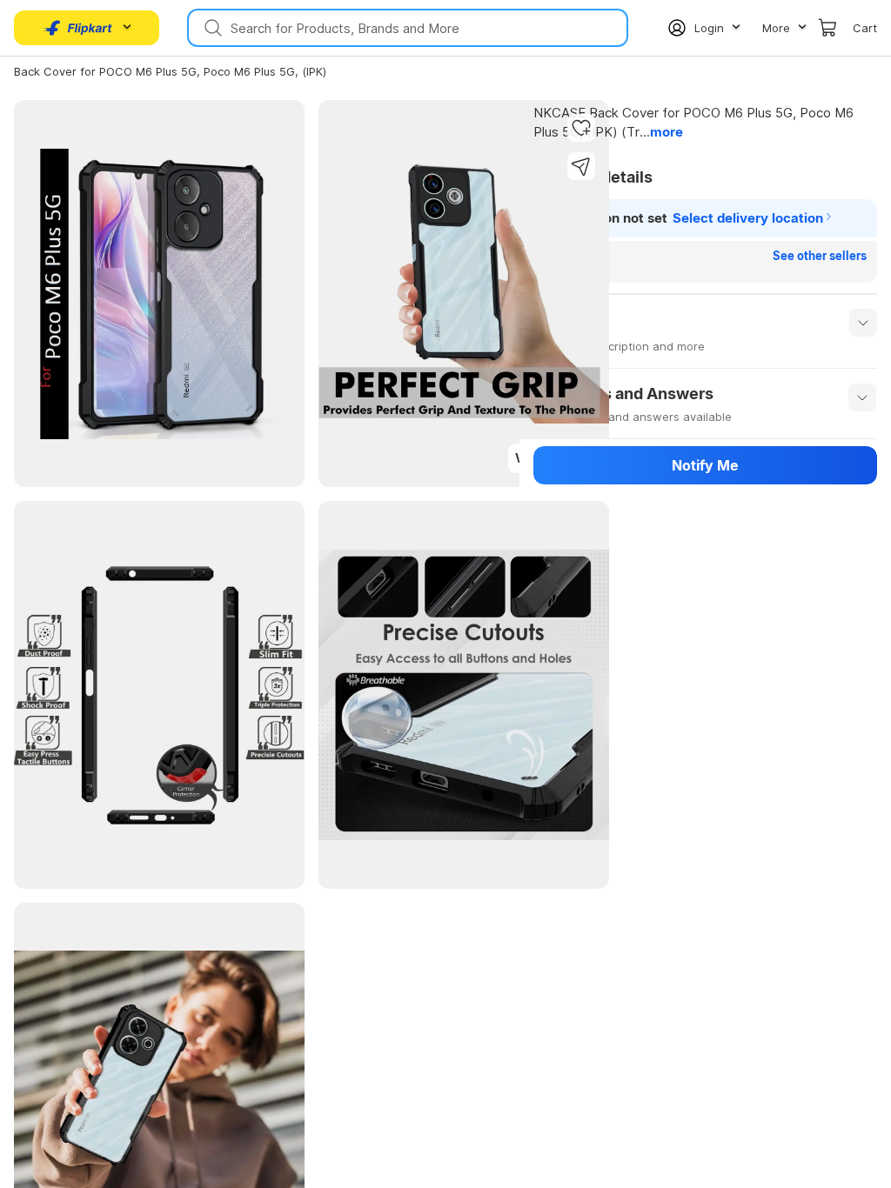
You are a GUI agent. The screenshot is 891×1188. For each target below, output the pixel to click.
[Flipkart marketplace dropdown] (78, 27)
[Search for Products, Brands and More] (211, 27)
